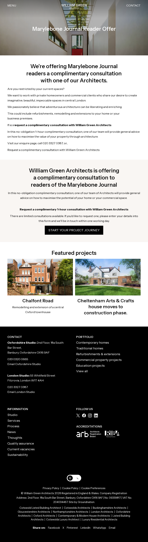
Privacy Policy (51, 488)
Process (13, 426)
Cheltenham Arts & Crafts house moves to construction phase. (105, 306)
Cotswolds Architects (77, 507)
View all (82, 371)
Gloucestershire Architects (34, 511)
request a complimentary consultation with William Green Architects (62, 125)
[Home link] (74, 5)
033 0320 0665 (17, 359)
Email (112, 527)
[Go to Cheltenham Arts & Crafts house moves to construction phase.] (108, 277)
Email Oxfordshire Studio (24, 364)
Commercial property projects (99, 360)
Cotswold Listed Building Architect (40, 507)
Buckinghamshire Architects (109, 507)
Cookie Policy (70, 488)
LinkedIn (85, 527)
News (11, 432)
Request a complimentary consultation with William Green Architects (53, 150)
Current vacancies (21, 449)
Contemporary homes (92, 343)
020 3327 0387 (53, 143)
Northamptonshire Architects (70, 511)
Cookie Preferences (93, 488)
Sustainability (17, 455)
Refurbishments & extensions (98, 354)
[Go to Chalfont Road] (40, 277)
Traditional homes (89, 348)
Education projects (90, 366)
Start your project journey (74, 230)
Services (13, 421)
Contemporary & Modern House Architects (84, 515)
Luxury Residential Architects (99, 519)
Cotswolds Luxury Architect (63, 519)
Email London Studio (21, 392)
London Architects (102, 511)
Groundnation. (86, 502)
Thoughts (14, 438)
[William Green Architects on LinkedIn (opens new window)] (96, 415)
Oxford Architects (44, 515)
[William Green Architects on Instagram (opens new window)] (90, 415)
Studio (12, 415)
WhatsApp (99, 527)
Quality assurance (20, 443)
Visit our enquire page (21, 143)
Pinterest (72, 527)
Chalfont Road (37, 300)
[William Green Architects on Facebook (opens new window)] (84, 415)
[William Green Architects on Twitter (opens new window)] (78, 415)
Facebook (54, 527)
